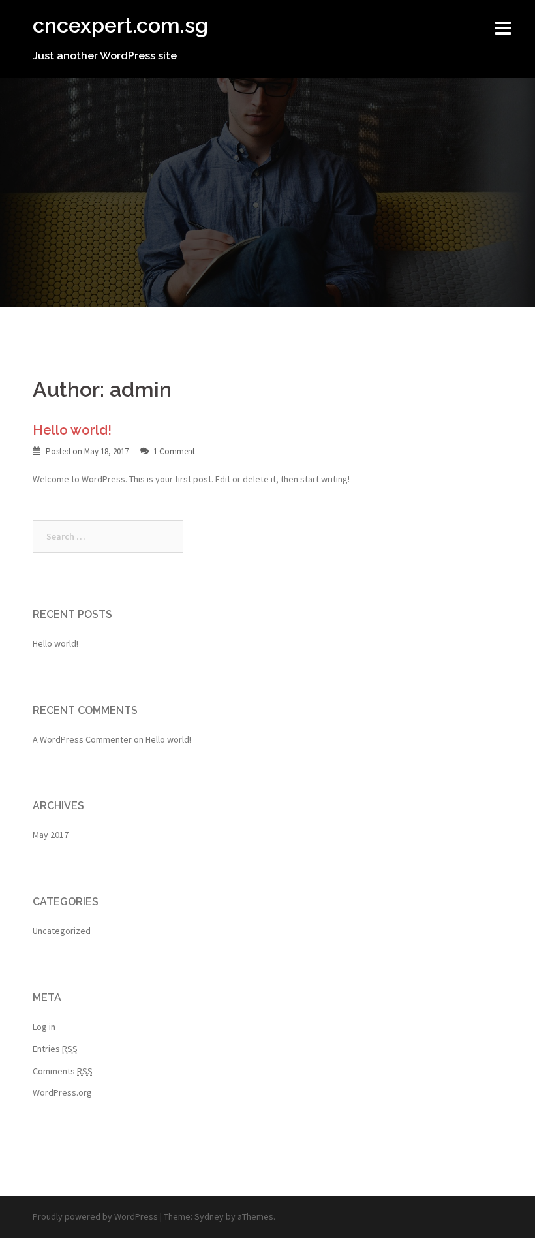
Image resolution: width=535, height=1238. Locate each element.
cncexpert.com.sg (120, 25)
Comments (63, 1071)
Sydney (209, 1216)
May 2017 (51, 835)
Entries (55, 1049)
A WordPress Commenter (82, 739)
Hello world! (72, 430)
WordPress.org (62, 1092)
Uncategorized (62, 930)
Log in (44, 1026)
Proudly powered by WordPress (95, 1216)
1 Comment (174, 451)
